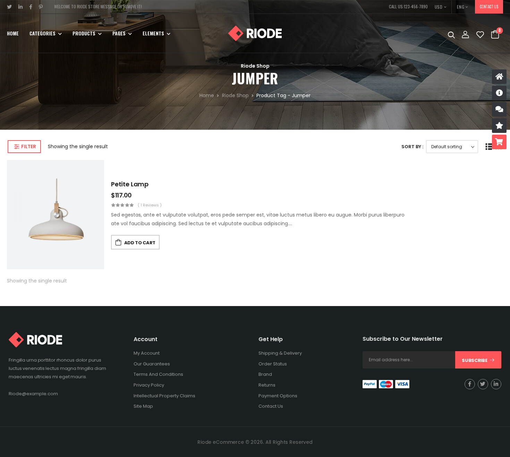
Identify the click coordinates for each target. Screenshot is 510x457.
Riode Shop (235, 95)
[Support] (499, 109)
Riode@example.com (33, 393)
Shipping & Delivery (280, 353)
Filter (28, 146)
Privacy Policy (149, 385)
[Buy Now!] (499, 142)
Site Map (143, 406)
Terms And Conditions (158, 374)
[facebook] (31, 7)
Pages (119, 33)
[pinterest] (41, 7)
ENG (460, 7)
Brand (265, 374)
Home (13, 33)
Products (84, 33)
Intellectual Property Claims (164, 395)
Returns (266, 385)
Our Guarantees (152, 364)
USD (439, 7)
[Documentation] (499, 93)
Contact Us (489, 6)
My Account (147, 353)
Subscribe (474, 360)
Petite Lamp (129, 184)
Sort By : (412, 146)
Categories (42, 33)
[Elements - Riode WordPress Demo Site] (255, 33)
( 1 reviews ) (150, 205)
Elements (153, 33)
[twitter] (9, 7)
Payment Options (277, 395)
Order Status (272, 364)
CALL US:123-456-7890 (408, 6)
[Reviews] (499, 125)
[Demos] (499, 76)
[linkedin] (20, 7)
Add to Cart (139, 242)
